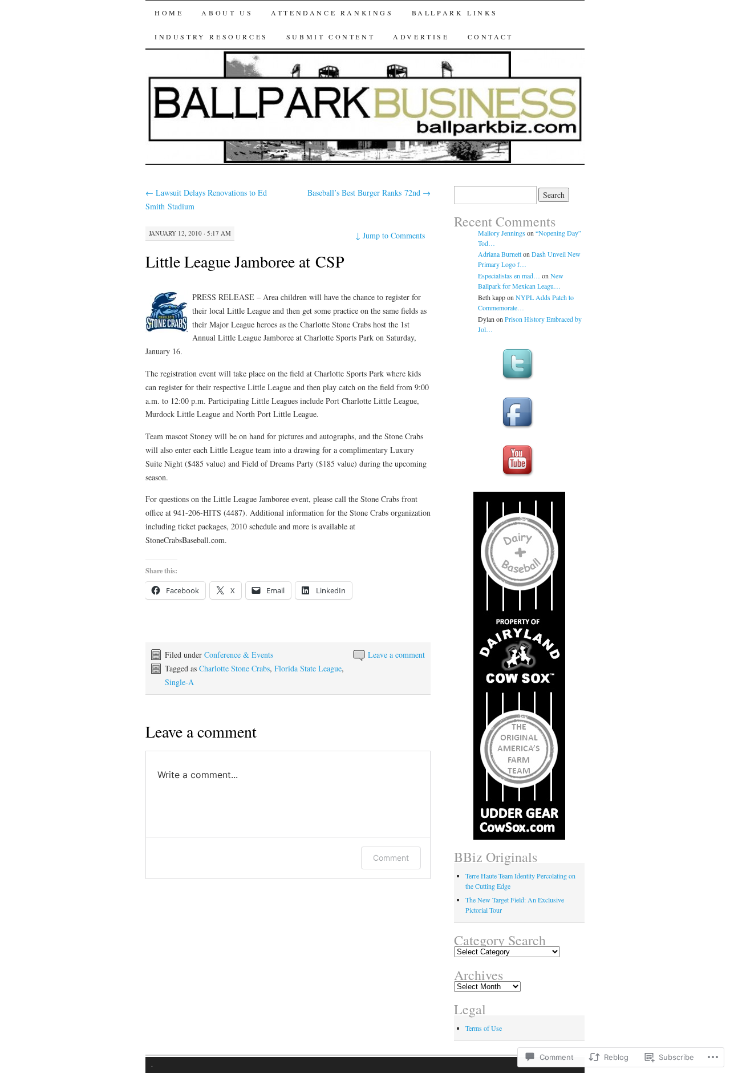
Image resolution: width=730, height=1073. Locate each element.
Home (169, 12)
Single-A (179, 682)
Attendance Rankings (332, 12)
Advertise (421, 36)
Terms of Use (483, 1027)
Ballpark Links (455, 12)
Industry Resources (211, 36)
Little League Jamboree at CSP (244, 261)
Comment (391, 858)
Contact (490, 36)
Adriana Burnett (499, 253)
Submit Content (330, 36)
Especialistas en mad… (509, 275)
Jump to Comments (390, 235)
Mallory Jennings (501, 232)
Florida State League (308, 668)
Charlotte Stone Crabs (234, 668)
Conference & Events (238, 654)
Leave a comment (396, 654)
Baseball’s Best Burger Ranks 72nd (369, 192)
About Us (227, 12)
